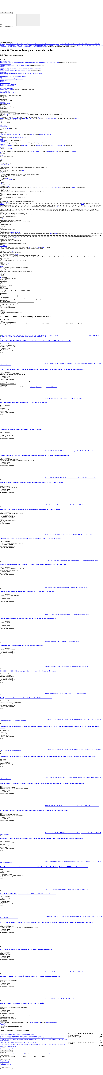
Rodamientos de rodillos (41, 45)
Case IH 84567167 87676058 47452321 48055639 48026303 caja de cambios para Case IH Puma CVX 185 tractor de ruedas (42, 783)
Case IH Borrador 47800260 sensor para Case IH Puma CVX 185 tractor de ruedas (28, 618)
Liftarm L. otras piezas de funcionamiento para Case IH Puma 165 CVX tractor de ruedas (30, 539)
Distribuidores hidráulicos (78, 44)
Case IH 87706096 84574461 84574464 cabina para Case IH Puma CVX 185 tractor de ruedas (31, 482)
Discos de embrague (28, 45)
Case (90, 45)
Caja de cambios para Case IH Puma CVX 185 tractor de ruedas (17, 1034)
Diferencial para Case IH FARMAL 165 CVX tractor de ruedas (21, 429)
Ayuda (10, 1048)
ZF (30, 46)
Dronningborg (99, 45)
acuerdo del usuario (51, 387)
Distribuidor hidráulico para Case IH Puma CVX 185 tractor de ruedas (18, 1042)
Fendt (1, 46)
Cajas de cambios (40, 44)
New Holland (26, 46)
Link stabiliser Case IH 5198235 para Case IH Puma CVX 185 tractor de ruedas (27, 591)
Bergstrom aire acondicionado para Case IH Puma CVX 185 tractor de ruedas (20, 1036)
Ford (4, 46)
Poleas (57, 44)
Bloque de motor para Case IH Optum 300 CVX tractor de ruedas (22, 645)
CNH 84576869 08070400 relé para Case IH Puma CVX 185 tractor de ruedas (26, 949)
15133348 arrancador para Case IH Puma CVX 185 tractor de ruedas (23, 402)
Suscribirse (4, 385)
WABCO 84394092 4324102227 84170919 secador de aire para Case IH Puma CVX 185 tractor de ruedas (35, 341)
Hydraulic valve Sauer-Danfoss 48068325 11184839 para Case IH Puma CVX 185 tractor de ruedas (33, 564)
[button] (51, 34)
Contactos (15, 1048)
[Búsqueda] (28, 20)
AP (87, 45)
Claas (93, 45)
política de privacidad (35, 387)
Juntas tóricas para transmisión (14, 45)
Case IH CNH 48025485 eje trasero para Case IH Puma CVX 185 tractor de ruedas (28, 894)
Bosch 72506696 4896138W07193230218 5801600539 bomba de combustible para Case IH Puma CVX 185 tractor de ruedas (42, 369)
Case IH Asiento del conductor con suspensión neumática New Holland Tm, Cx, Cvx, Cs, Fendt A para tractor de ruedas (32, 1038)
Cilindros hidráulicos (65, 44)
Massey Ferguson (17, 46)
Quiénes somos (4, 1048)
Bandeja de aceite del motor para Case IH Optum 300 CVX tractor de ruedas (26, 698)
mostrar (3, 310)
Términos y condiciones (6, 1053)
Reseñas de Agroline (43, 1053)
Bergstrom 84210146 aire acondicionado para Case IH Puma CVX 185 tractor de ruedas (30, 976)
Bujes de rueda (65, 45)
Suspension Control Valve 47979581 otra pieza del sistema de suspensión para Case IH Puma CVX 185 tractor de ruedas (41, 838)
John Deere (9, 46)
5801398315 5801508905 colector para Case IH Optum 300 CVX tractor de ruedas (28, 671)
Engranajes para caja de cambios (26, 44)
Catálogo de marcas (54, 1053)
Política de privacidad (19, 1053)
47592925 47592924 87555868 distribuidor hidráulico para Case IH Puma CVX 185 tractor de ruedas (34, 810)
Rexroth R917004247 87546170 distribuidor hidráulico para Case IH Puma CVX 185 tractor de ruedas (34, 455)
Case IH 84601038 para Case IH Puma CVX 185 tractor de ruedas (22, 1003)
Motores (14, 44)
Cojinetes (72, 45)
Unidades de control (90, 44)
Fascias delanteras (50, 44)
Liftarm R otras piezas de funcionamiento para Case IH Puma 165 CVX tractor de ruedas (30, 509)
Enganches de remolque (54, 45)
